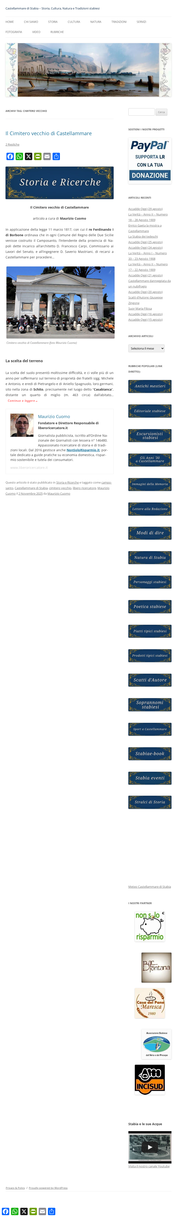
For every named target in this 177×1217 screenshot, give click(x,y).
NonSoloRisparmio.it (83, 450)
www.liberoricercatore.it (29, 467)
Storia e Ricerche (67, 482)
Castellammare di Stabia (31, 488)
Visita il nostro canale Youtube (149, 1166)
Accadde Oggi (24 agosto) (145, 247)
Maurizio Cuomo (58, 493)
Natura (95, 22)
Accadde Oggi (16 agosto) (145, 314)
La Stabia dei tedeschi (143, 236)
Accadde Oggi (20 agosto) (145, 292)
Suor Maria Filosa (140, 308)
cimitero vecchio (60, 488)
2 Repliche (12, 144)
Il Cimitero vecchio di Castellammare (49, 133)
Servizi (141, 22)
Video (36, 32)
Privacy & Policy (15, 1188)
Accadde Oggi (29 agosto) (145, 209)
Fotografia (14, 32)
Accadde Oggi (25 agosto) (145, 242)
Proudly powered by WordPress (48, 1188)
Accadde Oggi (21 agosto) (145, 275)
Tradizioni (119, 22)
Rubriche (57, 32)
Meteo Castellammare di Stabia (149, 887)
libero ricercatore (84, 488)
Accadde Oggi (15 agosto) (145, 319)
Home (10, 22)
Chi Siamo (31, 22)
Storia (53, 22)
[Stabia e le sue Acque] (150, 1147)
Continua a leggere (23, 401)
